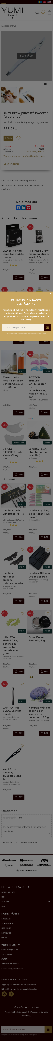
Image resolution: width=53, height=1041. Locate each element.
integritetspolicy (41, 333)
